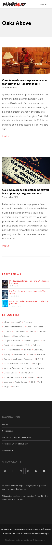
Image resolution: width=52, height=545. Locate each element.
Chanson (28, 322)
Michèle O (26, 363)
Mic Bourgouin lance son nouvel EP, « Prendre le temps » (29, 282)
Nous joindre (7, 450)
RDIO (33, 382)
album (6, 322)
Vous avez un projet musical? (15, 443)
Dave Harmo (41, 331)
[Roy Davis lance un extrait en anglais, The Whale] (5, 293)
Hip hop (7, 354)
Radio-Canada (21, 382)
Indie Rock (40, 354)
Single (6, 386)
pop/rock (8, 382)
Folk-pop (36, 345)
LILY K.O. (39, 359)
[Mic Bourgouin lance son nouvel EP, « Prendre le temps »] (5, 283)
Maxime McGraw (11, 363)
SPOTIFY (15, 386)
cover (30, 331)
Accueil (5, 424)
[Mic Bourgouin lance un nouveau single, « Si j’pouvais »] (5, 303)
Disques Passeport (21, 336)
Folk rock (27, 349)
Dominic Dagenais (31, 340)
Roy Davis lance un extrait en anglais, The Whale (27, 292)
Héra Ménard (19, 354)
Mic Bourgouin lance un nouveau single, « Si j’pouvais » (28, 302)
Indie (31, 354)
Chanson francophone (14, 326)
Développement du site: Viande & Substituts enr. (26, 540)
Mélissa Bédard (10, 372)
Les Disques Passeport (23, 359)
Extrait (6, 345)
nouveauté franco (12, 377)
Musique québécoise (36, 368)
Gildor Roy (38, 349)
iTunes (7, 359)
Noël (25, 377)
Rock (40, 382)
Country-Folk (19, 331)
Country (7, 331)
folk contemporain (12, 349)
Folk (28, 345)
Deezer (7, 336)
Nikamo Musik (27, 372)
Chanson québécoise (36, 326)
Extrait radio (17, 345)
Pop (40, 377)
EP (44, 340)
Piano (32, 377)
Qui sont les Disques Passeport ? (16, 437)
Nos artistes (7, 431)
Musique (37, 363)
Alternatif (16, 322)
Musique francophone (13, 368)
